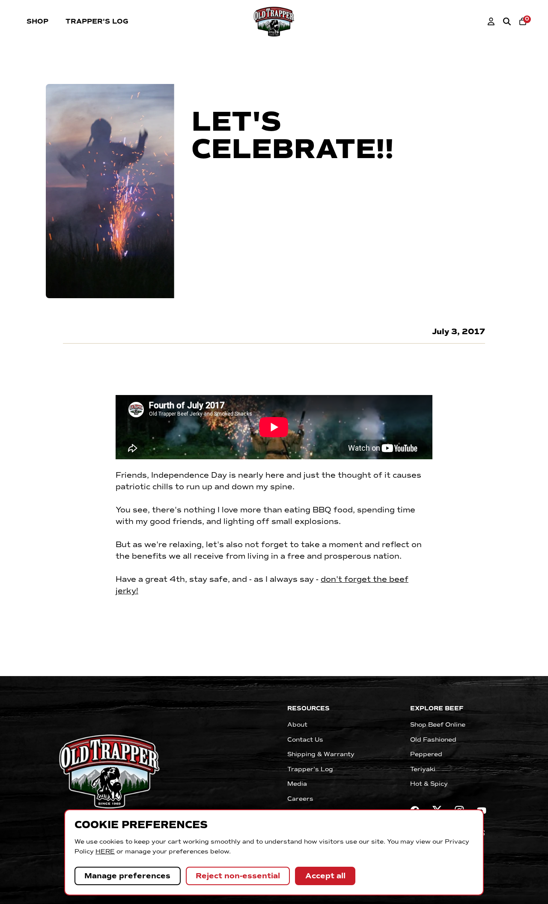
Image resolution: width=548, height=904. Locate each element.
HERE (105, 851)
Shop (37, 21)
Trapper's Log (97, 21)
